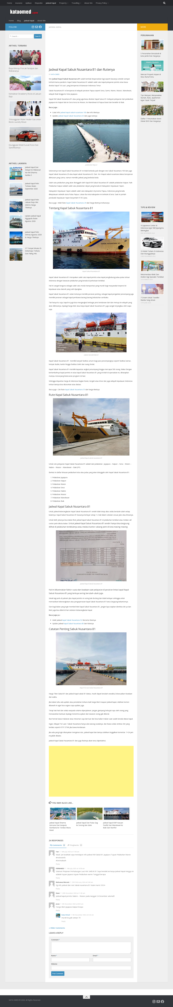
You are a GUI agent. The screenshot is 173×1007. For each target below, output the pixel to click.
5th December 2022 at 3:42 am (83, 915)
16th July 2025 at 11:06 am (70, 852)
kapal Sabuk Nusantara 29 (76, 203)
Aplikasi (29, 3)
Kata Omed (55, 74)
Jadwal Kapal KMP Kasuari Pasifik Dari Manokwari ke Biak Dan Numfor (113, 825)
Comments (58, 845)
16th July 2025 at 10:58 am (76, 868)
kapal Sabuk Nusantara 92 (72, 620)
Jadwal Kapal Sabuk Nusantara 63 (71, 116)
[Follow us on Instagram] (32, 26)
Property (63, 3)
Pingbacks (76, 845)
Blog (19, 20)
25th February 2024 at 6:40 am (82, 882)
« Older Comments (57, 928)
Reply (58, 864)
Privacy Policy (101, 3)
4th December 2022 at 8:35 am (72, 904)
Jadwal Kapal (51, 3)
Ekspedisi (38, 3)
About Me (88, 3)
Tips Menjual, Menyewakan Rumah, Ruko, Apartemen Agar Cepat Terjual (151, 97)
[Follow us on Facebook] (40, 26)
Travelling (75, 3)
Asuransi (18, 3)
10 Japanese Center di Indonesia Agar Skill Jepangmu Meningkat (152, 228)
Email (95, 956)
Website (54, 964)
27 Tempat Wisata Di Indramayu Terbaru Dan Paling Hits (33, 251)
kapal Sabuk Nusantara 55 (75, 389)
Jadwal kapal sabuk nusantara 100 (73, 112)
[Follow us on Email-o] (36, 26)
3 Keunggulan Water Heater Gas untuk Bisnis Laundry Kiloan (25, 120)
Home (9, 3)
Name (54, 956)
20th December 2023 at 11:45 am (73, 893)
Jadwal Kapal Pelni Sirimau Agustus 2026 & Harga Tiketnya (33, 234)
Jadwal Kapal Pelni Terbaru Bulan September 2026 (32, 186)
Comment (55, 940)
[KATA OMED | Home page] (24, 11)
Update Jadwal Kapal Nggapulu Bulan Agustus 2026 (33, 218)
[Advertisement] (91, 50)
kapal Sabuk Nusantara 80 (74, 623)
